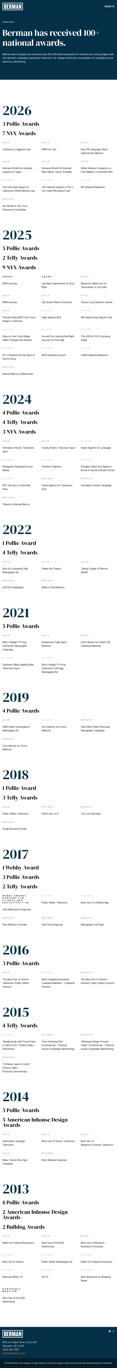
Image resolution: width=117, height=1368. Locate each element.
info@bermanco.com (13, 1353)
